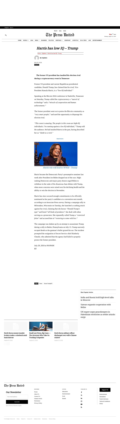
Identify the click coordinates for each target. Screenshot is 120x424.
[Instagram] (81, 401)
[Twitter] (81, 395)
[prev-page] (5, 344)
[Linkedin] (65, 69)
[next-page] (8, 344)
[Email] (73, 69)
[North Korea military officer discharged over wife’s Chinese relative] (66, 326)
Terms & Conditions (105, 401)
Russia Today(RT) (48, 283)
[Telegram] (82, 69)
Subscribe (17, 402)
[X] (52, 69)
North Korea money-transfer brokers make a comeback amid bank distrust (15, 335)
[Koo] (116, 69)
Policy (101, 403)
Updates (44, 53)
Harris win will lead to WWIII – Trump (60, 167)
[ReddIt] (56, 69)
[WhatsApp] (60, 69)
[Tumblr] (78, 69)
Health (64, 398)
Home (39, 53)
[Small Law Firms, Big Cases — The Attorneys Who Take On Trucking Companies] (40, 326)
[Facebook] (47, 69)
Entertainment (66, 394)
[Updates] (37, 58)
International (103, 394)
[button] (6, 35)
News (40, 283)
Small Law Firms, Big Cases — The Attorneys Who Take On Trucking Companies (39, 335)
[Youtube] (81, 404)
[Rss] (81, 407)
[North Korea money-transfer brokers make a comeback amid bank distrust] (15, 326)
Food (63, 396)
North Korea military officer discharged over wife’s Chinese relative (65, 335)
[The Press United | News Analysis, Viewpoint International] (60, 35)
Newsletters (103, 396)
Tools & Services (104, 399)
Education (65, 391)
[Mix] (86, 69)
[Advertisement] (60, 13)
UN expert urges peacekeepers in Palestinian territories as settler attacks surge (98, 314)
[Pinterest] (69, 69)
